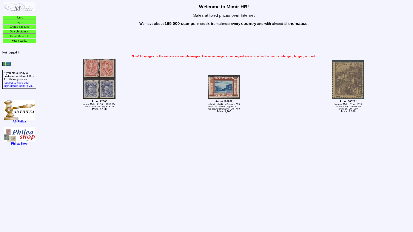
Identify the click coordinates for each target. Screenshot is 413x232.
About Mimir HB (19, 36)
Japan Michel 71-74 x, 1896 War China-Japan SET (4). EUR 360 (99, 105)
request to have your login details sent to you (18, 84)
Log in (19, 22)
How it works (19, 40)
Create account (19, 26)
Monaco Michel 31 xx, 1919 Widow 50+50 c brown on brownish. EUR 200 (348, 106)
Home (19, 17)
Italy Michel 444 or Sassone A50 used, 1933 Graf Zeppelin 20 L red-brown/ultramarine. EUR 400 (224, 106)
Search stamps (19, 31)
